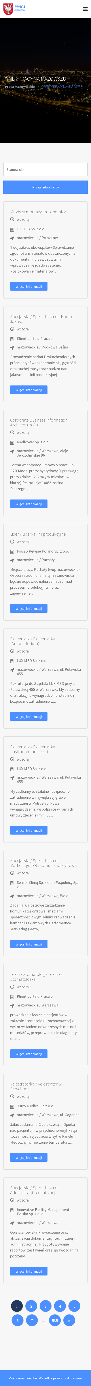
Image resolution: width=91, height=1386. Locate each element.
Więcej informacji (29, 286)
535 (55, 1320)
